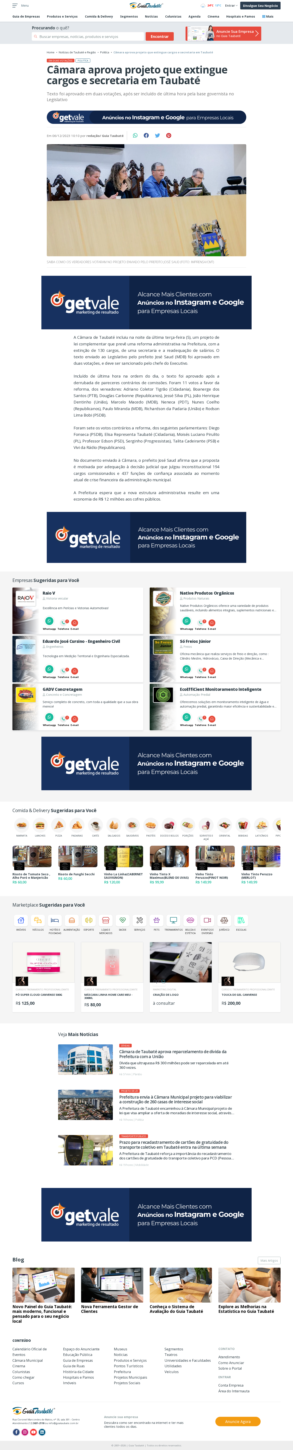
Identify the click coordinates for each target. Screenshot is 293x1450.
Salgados (114, 835)
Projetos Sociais (127, 1382)
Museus (120, 1349)
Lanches (40, 835)
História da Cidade (78, 1371)
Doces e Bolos (169, 835)
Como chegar (23, 1377)
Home (50, 52)
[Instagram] (25, 1432)
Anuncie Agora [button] (238, 1421)
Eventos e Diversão (207, 931)
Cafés (95, 835)
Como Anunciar (231, 1362)
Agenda (195, 16)
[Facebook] (16, 1432)
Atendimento (229, 1356)
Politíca (104, 52)
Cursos (18, 1382)
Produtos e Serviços (62, 16)
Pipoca (280, 835)
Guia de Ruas (74, 1365)
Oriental (224, 835)
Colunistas (173, 16)
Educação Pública (77, 1354)
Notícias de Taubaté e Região (77, 52)
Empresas (26, 16)
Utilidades (173, 1365)
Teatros (171, 1354)
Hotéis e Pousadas (55, 931)
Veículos (38, 929)
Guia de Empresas (78, 1360)
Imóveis (21, 929)
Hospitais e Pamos (240, 16)
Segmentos (129, 16)
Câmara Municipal (27, 1360)
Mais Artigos (269, 1260)
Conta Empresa (230, 1385)
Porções (187, 835)
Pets (156, 929)
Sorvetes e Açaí (206, 837)
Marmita (21, 835)
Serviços (139, 929)
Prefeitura (122, 1371)
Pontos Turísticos (128, 1365)
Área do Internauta (233, 1391)
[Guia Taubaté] (146, 5)
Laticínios (261, 835)
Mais (269, 16)
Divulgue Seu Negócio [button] (260, 5)
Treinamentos (173, 929)
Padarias (77, 835)
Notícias (151, 16)
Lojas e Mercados (105, 931)
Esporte (89, 929)
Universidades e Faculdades (188, 1360)
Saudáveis (132, 835)
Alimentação (71, 929)
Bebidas (243, 835)
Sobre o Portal (230, 1368)
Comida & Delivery (99, 16)
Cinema (213, 16)
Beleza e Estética (190, 931)
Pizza (58, 835)
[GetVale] (146, 117)
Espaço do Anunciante (81, 1349)
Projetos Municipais (130, 1377)
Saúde (122, 929)
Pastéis (150, 835)
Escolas (241, 929)
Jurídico (224, 929)
